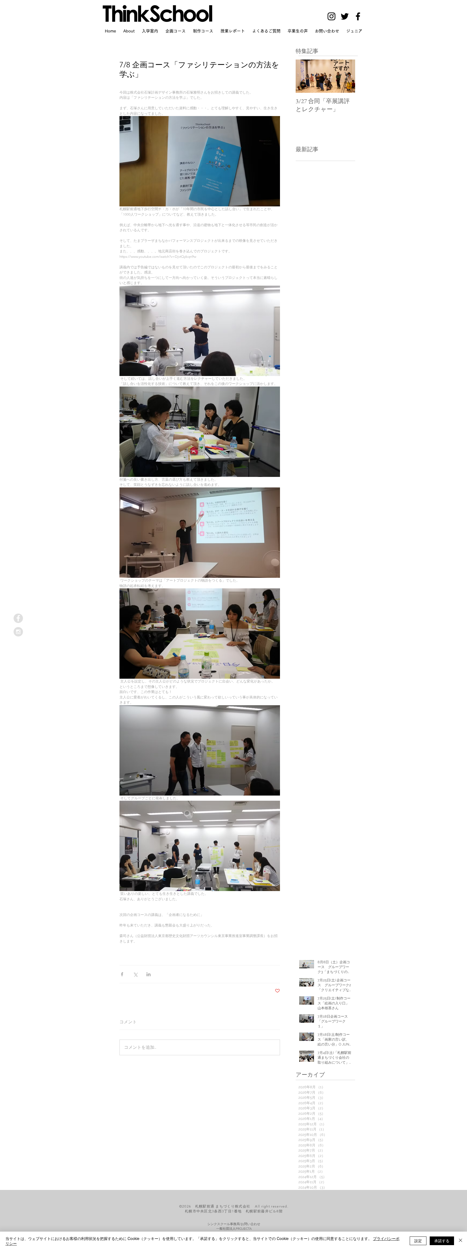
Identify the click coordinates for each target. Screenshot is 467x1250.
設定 (418, 1240)
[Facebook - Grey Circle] (18, 618)
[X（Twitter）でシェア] (135, 974)
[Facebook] (358, 16)
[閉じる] (460, 1241)
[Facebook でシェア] (122, 974)
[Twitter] (344, 16)
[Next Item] (346, 76)
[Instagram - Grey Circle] (18, 631)
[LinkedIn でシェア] (148, 974)
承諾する (441, 1240)
